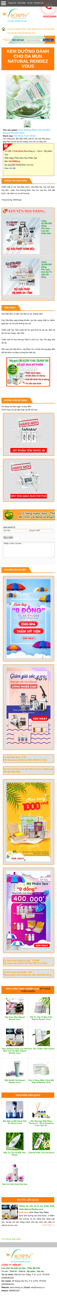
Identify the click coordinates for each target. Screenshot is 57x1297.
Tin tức (30, 3)
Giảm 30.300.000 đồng (46, 223)
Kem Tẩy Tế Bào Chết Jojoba (41, 1049)
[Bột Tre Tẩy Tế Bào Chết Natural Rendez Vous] (41, 1014)
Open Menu (3, 3)
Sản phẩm (22, 3)
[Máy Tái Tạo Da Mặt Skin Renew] (15, 1149)
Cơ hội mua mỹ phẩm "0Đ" (18, 972)
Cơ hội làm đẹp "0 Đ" (15, 757)
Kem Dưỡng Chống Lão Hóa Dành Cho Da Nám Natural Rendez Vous (14, 1051)
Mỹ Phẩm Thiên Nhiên (27, 29)
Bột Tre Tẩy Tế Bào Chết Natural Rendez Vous (41, 1018)
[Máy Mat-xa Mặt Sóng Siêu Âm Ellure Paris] (15, 1118)
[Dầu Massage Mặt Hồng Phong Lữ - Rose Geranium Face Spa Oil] (41, 1118)
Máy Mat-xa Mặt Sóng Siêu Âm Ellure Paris (15, 1122)
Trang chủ (12, 3)
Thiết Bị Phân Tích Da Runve (41, 1153)
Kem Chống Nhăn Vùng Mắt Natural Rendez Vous (41, 1081)
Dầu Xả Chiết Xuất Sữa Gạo (14, 1184)
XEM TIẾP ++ (48, 1225)
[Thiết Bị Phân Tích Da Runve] (41, 1149)
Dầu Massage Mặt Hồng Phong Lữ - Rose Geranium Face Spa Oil (41, 1123)
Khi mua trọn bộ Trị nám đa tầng (46, 273)
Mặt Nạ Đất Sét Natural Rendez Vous (15, 1081)
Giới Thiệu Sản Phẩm (39, 1212)
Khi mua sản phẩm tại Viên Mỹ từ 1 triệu (25, 760)
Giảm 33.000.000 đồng (46, 264)
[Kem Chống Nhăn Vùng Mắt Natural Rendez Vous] (41, 1077)
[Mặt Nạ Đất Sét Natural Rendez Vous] (15, 1077)
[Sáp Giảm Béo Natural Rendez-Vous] (15, 1014)
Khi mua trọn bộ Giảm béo (46, 231)
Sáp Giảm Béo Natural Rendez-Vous (15, 1018)
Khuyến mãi (39, 3)
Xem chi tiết (10, 168)
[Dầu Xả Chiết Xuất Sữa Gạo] (15, 1181)
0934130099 (49, 16)
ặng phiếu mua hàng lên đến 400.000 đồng (28, 975)
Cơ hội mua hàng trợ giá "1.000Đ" (22, 960)
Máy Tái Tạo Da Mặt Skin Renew (15, 1154)
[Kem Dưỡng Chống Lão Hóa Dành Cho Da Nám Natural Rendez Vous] (15, 1045)
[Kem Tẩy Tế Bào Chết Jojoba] (41, 1045)
